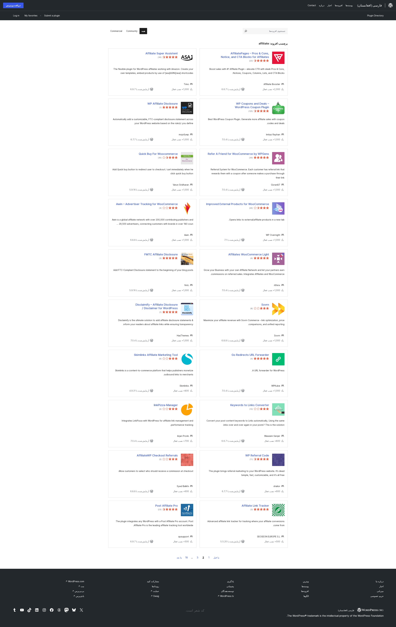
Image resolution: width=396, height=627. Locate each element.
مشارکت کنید (153, 581)
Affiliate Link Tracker (255, 505)
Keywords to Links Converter (249, 405)
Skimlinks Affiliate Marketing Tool (156, 354)
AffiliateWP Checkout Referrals (157, 455)
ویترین (306, 581)
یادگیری (230, 581)
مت (81, 586)
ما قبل (216, 557)
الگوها (306, 596)
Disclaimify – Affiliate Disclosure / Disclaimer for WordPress (157, 306)
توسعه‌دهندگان (227, 591)
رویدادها (155, 586)
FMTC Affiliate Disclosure (161, 254)
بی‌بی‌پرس (78, 591)
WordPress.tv (225, 596)
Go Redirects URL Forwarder (250, 354)
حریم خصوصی (377, 596)
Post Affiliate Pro (166, 505)
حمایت (154, 591)
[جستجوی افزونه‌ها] (246, 31)
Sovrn (265, 304)
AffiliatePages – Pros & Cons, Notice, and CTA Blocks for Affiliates (245, 55)
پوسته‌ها (305, 586)
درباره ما (380, 581)
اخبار (381, 586)
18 (186, 557)
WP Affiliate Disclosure (162, 103)
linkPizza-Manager (166, 405)
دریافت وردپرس (13, 5)
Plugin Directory (375, 15)
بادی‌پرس (78, 596)
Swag (155, 596)
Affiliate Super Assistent (161, 53)
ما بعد (179, 557)
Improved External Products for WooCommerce (237, 204)
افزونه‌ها (305, 591)
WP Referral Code (257, 455)
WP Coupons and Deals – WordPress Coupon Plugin (252, 105)
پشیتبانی (230, 586)
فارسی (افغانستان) (346, 610)
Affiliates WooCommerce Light (248, 254)
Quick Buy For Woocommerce (158, 153)
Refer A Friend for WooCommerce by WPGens (238, 153)
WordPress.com (74, 581)
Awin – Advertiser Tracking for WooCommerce (147, 204)
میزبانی (380, 591)
